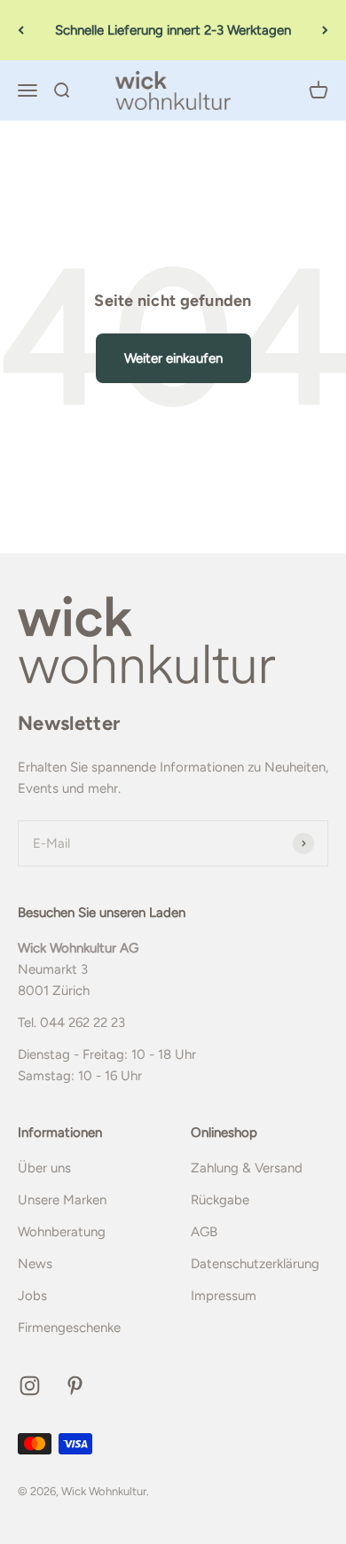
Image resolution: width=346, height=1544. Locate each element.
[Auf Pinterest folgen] (75, 1386)
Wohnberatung (62, 1232)
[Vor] (325, 30)
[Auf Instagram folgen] (30, 1386)
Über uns (44, 1168)
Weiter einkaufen (173, 358)
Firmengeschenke (69, 1328)
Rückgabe (220, 1200)
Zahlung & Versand (247, 1168)
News (35, 1264)
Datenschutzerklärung (255, 1264)
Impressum (223, 1296)
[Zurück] (21, 30)
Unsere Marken (62, 1200)
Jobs (32, 1296)
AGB (204, 1232)
